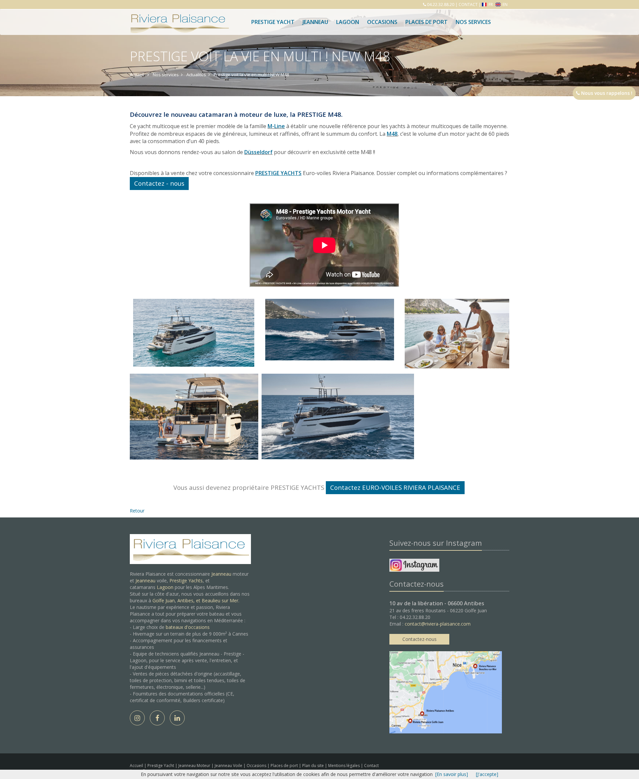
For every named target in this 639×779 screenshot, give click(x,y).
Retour (137, 510)
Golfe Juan (163, 600)
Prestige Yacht (273, 22)
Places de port (285, 765)
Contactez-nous (419, 639)
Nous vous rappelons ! (606, 93)
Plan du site (313, 765)
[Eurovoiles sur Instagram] (414, 566)
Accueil (136, 765)
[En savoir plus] (451, 774)
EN (505, 4)
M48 (392, 133)
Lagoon (165, 587)
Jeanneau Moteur (194, 765)
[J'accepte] (487, 774)
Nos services (473, 22)
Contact (371, 765)
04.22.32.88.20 (440, 4)
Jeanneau (315, 22)
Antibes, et (189, 600)
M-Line (276, 126)
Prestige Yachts (186, 580)
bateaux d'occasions (188, 627)
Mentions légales (344, 765)
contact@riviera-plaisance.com (438, 624)
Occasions (382, 22)
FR (491, 4)
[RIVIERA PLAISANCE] (179, 17)
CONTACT (468, 4)
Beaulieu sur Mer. (220, 600)
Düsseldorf (258, 152)
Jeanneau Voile (229, 765)
